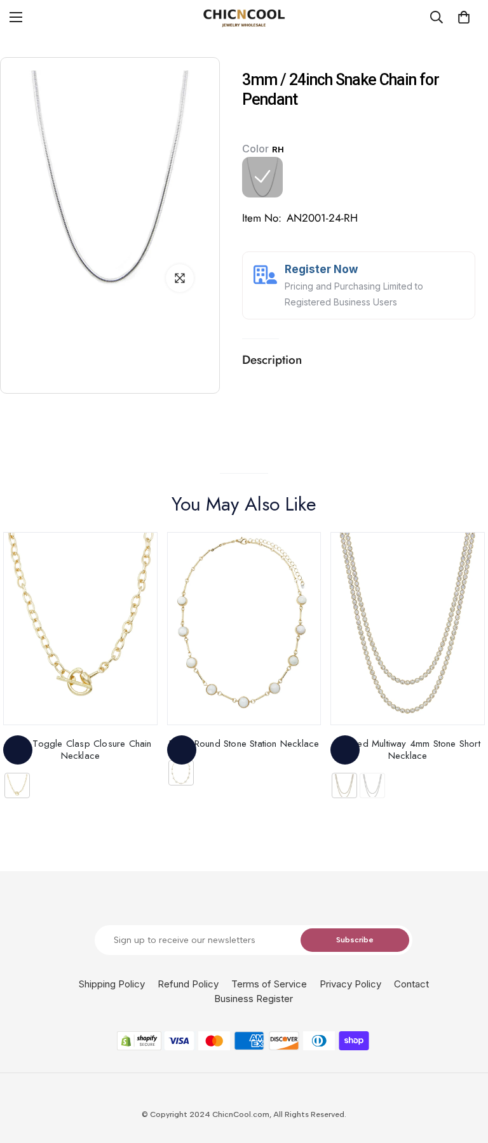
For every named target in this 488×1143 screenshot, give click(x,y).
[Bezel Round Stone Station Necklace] (244, 628)
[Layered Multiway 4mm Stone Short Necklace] (407, 628)
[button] (463, 17)
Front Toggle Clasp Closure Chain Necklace (80, 750)
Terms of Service (269, 984)
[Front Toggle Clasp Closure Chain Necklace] (80, 628)
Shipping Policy (112, 984)
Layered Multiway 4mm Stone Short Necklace (407, 750)
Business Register (253, 999)
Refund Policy (188, 984)
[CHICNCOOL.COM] (244, 17)
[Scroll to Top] (463, 1073)
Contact (411, 984)
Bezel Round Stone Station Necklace (244, 744)
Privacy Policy (350, 984)
